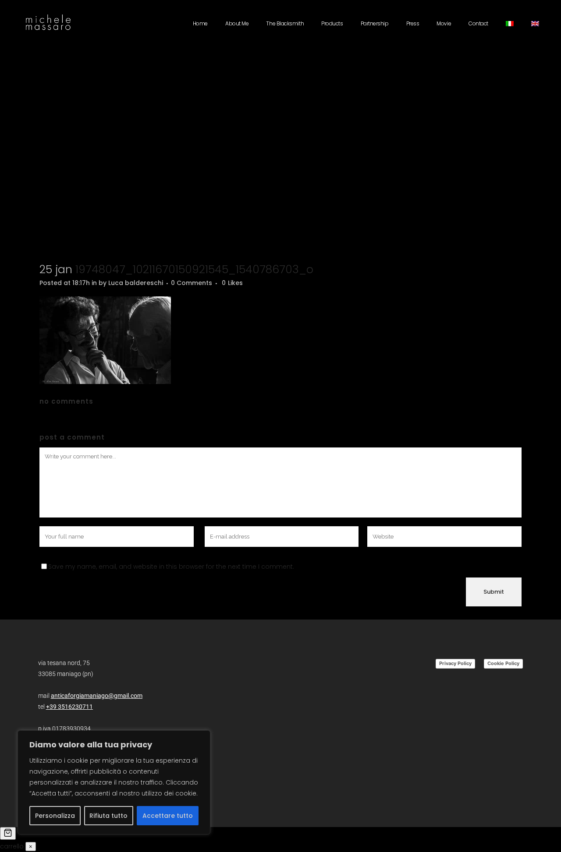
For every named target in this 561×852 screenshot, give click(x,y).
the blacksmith (285, 23)
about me (237, 23)
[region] (114, 782)
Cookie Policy (503, 663)
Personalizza (55, 815)
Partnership (375, 23)
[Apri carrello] (8, 833)
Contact (478, 23)
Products (332, 23)
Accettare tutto (167, 815)
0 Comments (191, 282)
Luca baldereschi (135, 282)
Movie (444, 23)
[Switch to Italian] (510, 24)
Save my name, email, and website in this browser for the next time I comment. (171, 566)
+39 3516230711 (69, 706)
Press (412, 23)
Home (200, 23)
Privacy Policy (455, 663)
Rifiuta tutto (108, 815)
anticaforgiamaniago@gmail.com (96, 695)
